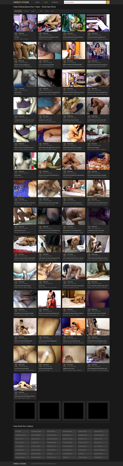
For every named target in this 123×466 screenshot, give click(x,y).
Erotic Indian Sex (20, 457)
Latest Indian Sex (67, 450)
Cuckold (53, 204)
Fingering (23, 232)
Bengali (21, 122)
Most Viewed (18, 11)
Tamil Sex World (36, 446)
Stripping (103, 149)
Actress (17, 39)
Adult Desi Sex (19, 442)
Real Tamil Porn (51, 457)
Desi (41, 66)
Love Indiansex (19, 446)
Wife (54, 122)
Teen (102, 232)
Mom (24, 398)
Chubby (106, 260)
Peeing (79, 122)
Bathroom (95, 260)
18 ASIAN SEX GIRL (67, 435)
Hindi (22, 287)
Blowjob (28, 342)
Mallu (82, 232)
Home (37, 2)
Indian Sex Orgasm (36, 431)
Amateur (91, 39)
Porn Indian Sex (20, 450)
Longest (33, 11)
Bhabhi (41, 39)
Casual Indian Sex (36, 457)
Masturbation (22, 370)
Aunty (96, 39)
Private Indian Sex (36, 435)
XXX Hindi (18, 431)
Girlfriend (27, 315)
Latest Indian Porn (67, 446)
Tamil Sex (50, 453)
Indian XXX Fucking (67, 438)
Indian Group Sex (99, 431)
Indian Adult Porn (20, 435)
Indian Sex (55, 2)
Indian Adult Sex (52, 446)
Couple (41, 122)
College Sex (106, 370)
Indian (22, 39)
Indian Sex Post (83, 438)
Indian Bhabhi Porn (99, 435)
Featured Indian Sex (21, 453)
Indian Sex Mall (82, 446)
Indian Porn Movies (52, 438)
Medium (47, 11)
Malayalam (76, 232)
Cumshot (22, 66)
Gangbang (71, 287)
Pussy (105, 177)
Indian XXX (65, 457)
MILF (79, 94)
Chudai (105, 39)
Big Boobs (74, 39)
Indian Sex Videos (36, 453)
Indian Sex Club (98, 438)
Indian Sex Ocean (83, 442)
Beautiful (91, 66)
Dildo (45, 66)
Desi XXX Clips (19, 438)
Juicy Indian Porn (67, 442)
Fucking (79, 149)
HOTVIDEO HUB (98, 442)
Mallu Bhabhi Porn (67, 453)
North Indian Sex (99, 453)
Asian (90, 232)
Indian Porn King (83, 457)
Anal (41, 149)
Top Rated (26, 11)
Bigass (17, 66)
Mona (27, 39)
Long (52, 11)
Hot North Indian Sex (100, 450)
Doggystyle (29, 66)
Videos (46, 2)
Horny (46, 94)
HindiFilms (21, 2)
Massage (96, 177)
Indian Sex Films (83, 431)
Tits (69, 39)
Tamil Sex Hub (35, 442)
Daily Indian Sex (51, 431)
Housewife (50, 66)
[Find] (108, 2)
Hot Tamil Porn (98, 446)
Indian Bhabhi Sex (52, 450)
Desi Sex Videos (35, 438)
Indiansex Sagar (83, 435)
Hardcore (81, 66)
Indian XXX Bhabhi (67, 431)
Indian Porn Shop (52, 442)
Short (41, 11)
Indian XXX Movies (36, 450)
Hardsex (105, 287)
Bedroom (72, 315)
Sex (107, 94)
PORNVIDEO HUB (98, 457)
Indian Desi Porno (52, 435)
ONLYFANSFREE (82, 450)
